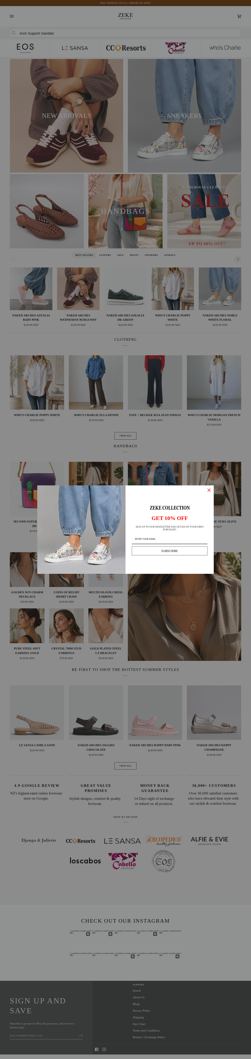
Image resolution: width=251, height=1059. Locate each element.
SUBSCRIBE (169, 551)
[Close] (209, 490)
